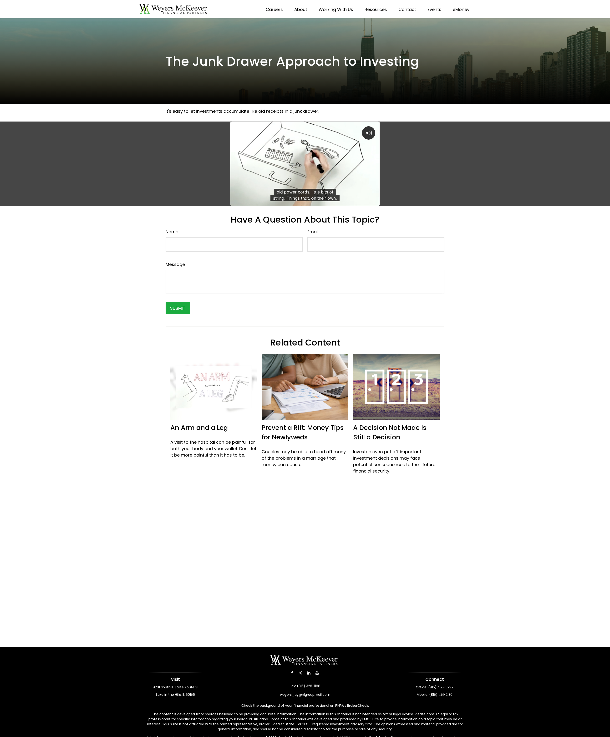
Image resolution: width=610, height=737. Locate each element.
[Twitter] (300, 673)
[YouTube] (317, 673)
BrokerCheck (357, 705)
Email (313, 232)
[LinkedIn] (308, 673)
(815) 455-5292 (440, 687)
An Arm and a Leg (199, 427)
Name (172, 232)
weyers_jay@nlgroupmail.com (305, 694)
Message (175, 264)
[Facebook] (292, 673)
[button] (274, 9)
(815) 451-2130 (440, 694)
